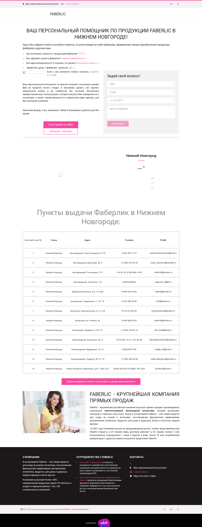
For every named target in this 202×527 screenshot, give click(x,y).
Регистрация (99, 14)
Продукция (116, 14)
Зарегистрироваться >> (74, 58)
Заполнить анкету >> (88, 63)
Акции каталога (151, 14)
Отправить (118, 123)
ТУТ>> (82, 53)
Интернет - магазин (61, 131)
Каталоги (132, 14)
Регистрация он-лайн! (61, 124)
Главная (81, 14)
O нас (169, 14)
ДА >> (72, 67)
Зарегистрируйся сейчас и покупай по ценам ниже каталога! (101, 381)
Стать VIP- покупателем (91, 462)
